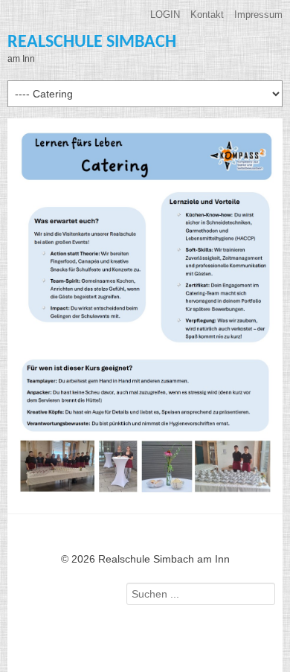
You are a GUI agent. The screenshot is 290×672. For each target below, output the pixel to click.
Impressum (258, 14)
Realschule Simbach (91, 42)
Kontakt (207, 14)
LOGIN (165, 14)
